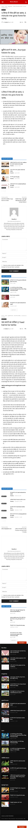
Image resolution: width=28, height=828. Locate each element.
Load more (13, 309)
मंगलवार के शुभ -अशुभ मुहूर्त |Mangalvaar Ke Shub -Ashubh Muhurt (21, 200)
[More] (18, 26)
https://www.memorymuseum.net (14, 221)
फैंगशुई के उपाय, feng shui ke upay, (17, 795)
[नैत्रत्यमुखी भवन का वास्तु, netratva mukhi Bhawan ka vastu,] (5, 693)
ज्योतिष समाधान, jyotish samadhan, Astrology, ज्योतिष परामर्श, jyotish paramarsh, (17, 777)
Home (2, 6)
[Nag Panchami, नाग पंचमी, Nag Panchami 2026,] (5, 743)
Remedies (4, 187)
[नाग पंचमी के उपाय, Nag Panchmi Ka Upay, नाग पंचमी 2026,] (5, 750)
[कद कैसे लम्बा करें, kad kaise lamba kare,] (5, 719)
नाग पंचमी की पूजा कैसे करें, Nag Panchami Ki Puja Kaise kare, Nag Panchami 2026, (18, 289)
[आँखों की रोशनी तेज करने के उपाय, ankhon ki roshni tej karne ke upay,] (5, 164)
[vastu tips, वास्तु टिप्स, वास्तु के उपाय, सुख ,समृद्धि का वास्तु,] (5, 678)
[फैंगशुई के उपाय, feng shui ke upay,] (5, 797)
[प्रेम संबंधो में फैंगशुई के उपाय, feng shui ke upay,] (5, 790)
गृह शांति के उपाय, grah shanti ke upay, (18, 768)
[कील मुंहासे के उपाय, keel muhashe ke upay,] (5, 304)
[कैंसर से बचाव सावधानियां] (5, 297)
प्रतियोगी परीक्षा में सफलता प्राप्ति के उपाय (17, 710)
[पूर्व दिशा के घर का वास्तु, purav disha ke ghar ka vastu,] (5, 282)
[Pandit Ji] (2, 22)
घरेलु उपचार (10, 6)
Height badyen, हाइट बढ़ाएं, (16, 802)
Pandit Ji (6, 22)
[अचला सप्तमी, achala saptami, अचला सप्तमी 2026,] (5, 660)
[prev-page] (2, 191)
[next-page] (5, 191)
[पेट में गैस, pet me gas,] (5, 178)
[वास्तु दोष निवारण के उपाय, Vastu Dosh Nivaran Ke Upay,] (5, 686)
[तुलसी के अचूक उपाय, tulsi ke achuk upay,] (5, 762)
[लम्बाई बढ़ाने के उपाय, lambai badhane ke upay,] (5, 185)
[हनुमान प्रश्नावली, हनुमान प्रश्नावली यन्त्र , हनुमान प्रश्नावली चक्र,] (5, 652)
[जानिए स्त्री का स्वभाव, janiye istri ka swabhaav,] (5, 667)
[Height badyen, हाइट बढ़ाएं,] (5, 804)
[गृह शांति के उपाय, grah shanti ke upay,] (5, 770)
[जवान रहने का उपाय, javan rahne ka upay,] (5, 171)
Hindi (6, 6)
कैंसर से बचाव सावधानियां (14, 295)
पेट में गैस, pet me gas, (15, 176)
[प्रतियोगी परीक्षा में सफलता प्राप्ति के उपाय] (5, 712)
